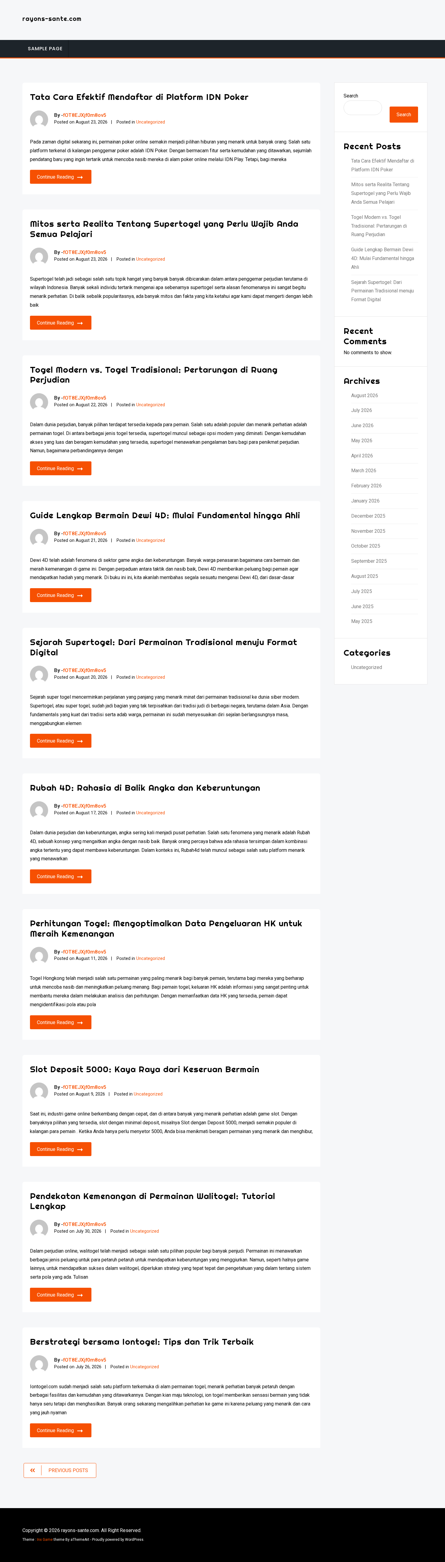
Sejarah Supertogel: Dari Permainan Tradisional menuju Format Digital (163, 647)
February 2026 (366, 486)
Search (351, 96)
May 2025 (361, 621)
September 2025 (369, 561)
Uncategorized (150, 122)
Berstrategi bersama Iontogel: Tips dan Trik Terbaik (142, 1341)
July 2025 (361, 591)
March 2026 (363, 470)
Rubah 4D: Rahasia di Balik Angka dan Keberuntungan (145, 787)
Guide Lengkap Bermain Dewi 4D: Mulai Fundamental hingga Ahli (165, 515)
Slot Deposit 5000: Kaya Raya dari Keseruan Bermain (144, 1069)
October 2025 (365, 546)
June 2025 (362, 606)
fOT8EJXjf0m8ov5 (84, 115)
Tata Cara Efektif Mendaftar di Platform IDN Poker (139, 96)
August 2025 (364, 576)
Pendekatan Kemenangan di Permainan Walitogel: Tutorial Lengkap (152, 1201)
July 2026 (361, 410)
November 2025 (368, 531)
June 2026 (362, 425)
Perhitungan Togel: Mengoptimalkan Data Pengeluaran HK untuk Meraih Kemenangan (166, 928)
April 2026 (362, 456)
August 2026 (364, 395)
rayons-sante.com (51, 18)
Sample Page (45, 48)
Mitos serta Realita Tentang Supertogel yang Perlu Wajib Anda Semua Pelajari (164, 228)
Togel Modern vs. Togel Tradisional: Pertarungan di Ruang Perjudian (154, 374)
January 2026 (365, 501)
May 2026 (361, 440)
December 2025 (368, 516)
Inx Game (45, 1539)
